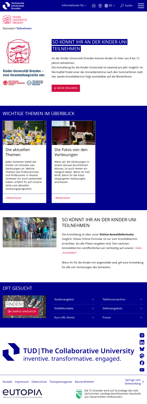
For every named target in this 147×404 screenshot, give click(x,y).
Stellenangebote (112, 308)
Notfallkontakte (63, 308)
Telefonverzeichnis (114, 299)
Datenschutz (39, 382)
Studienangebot (64, 299)
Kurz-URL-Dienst (64, 317)
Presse (107, 317)
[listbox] (73, 162)
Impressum (22, 382)
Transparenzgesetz (60, 382)
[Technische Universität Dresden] (13, 6)
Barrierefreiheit (84, 382)
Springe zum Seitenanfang (133, 382)
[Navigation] (141, 5)
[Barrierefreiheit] (100, 6)
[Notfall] (94, 6)
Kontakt (7, 382)
